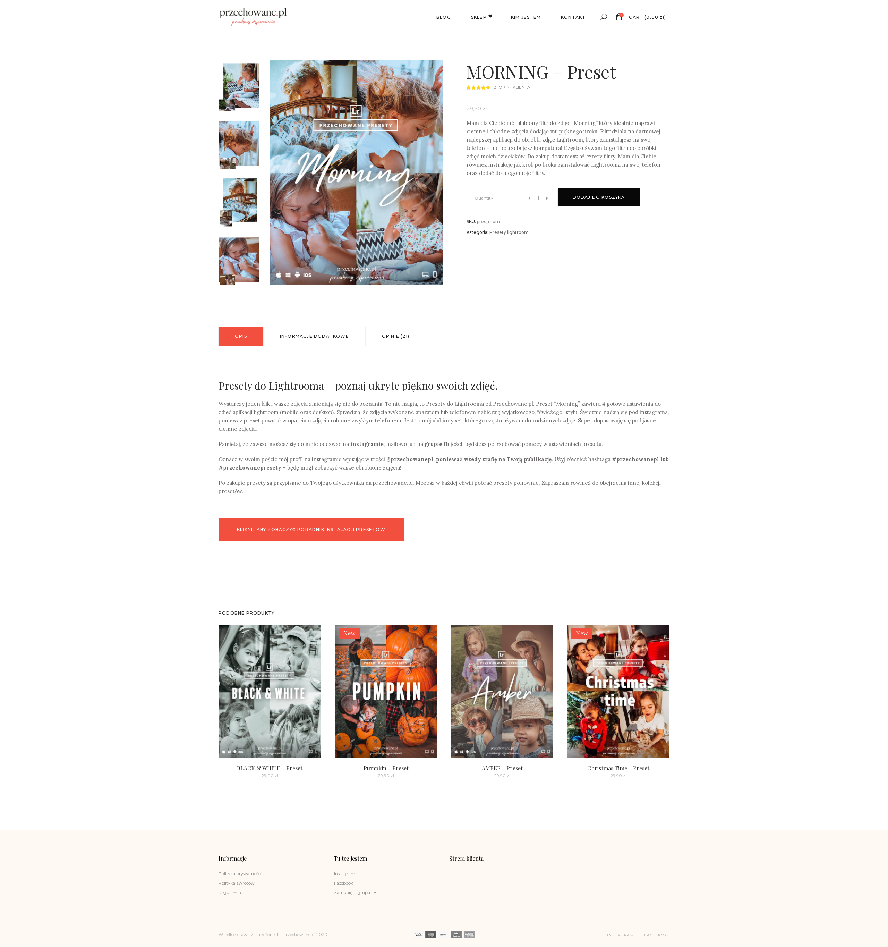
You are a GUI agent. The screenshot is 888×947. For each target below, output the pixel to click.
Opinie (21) (395, 336)
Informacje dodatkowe (314, 336)
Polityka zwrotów (237, 883)
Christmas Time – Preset (618, 768)
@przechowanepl (409, 459)
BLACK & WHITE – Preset (269, 768)
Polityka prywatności (240, 873)
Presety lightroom (509, 232)
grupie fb (437, 444)
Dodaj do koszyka (599, 197)
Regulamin (230, 892)
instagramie (367, 444)
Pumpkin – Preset (386, 768)
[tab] (241, 336)
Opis (241, 336)
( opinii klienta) (512, 87)
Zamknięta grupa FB (355, 892)
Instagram (344, 873)
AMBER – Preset (502, 768)
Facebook (343, 883)
